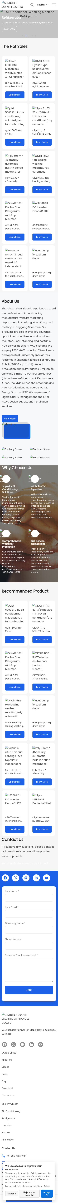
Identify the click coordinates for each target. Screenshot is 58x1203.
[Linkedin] (36, 877)
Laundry (6, 1125)
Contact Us (8, 1095)
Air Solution (8, 1139)
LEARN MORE (9, 28)
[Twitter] (15, 877)
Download (7, 1088)
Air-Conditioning (11, 1111)
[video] (15, 430)
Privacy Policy (43, 1186)
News (5, 1074)
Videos (5, 1067)
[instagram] (25, 877)
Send (29, 989)
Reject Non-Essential (29, 1193)
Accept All (46, 1193)
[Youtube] (46, 877)
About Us (7, 1059)
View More (10, 418)
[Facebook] (5, 877)
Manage (11, 1193)
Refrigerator (8, 1118)
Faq (4, 1081)
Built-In (6, 1132)
